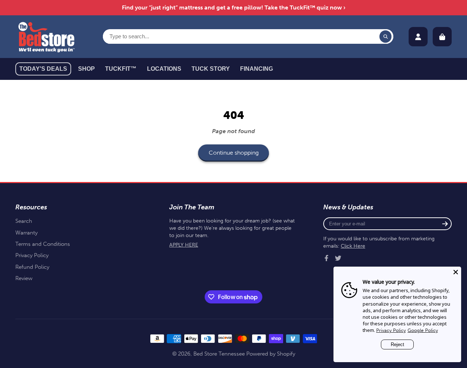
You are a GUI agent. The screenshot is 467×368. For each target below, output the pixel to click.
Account (418, 36)
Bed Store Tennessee (219, 353)
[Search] (385, 36)
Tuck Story (211, 69)
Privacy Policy (32, 255)
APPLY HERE (183, 245)
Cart (442, 36)
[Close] (455, 272)
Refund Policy (32, 267)
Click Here (353, 246)
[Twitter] (338, 258)
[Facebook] (326, 258)
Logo (46, 36)
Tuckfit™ (120, 69)
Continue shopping (234, 152)
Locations (164, 69)
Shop (86, 69)
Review (23, 278)
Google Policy (423, 330)
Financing (256, 69)
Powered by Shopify (270, 353)
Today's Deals (43, 69)
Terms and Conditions (42, 244)
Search (23, 221)
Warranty (26, 232)
